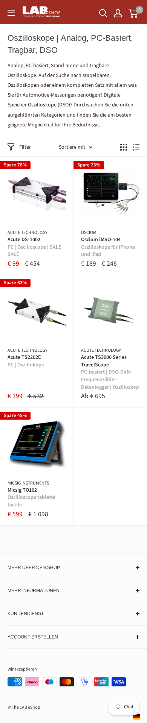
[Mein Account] (118, 13)
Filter (25, 147)
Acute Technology (27, 233)
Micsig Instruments (28, 483)
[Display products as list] (136, 147)
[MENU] (11, 13)
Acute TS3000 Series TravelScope (110, 372)
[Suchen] (103, 13)
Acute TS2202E (26, 361)
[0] (133, 13)
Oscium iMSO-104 (108, 247)
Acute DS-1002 (34, 247)
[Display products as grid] (123, 147)
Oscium (88, 233)
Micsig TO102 (31, 498)
